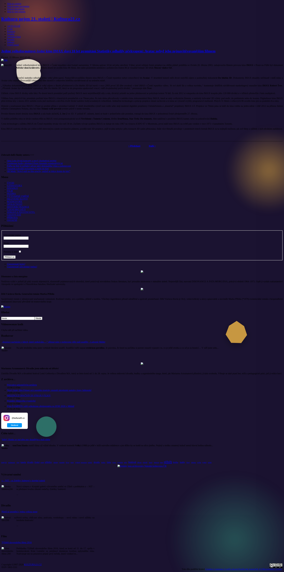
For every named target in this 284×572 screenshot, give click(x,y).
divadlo (30, 462)
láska (109, 462)
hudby (182, 462)
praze (161, 462)
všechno (193, 462)
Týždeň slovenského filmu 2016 (17, 542)
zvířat (199, 462)
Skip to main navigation (18, 6)
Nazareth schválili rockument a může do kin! (28, 168)
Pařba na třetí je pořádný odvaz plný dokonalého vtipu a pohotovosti (39, 166)
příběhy (48, 462)
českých (4, 462)
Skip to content (14, 3)
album (139, 462)
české (37, 462)
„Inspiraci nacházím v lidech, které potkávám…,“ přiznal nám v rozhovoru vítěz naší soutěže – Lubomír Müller (53, 342)
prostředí (61, 462)
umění (90, 462)
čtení (188, 462)
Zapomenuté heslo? (16, 264)
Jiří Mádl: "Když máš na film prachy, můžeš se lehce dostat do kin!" (38, 171)
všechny (55, 462)
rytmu (114, 462)
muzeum (84, 462)
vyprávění (120, 462)
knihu (103, 462)
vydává (204, 462)
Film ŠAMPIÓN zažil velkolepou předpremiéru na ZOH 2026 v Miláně (40, 406)
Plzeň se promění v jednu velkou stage (19, 511)
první (72, 462)
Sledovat (14, 425)
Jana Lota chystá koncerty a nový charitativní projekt (31, 160)
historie (156, 462)
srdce (125, 462)
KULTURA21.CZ (33, 564)
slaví (18, 462)
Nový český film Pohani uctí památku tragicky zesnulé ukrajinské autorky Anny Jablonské (49, 390)
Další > (152, 146)
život (67, 462)
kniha (175, 462)
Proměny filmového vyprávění (21, 401)
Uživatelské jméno (12, 235)
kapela (23, 462)
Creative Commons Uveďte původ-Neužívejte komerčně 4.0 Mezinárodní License (243, 569)
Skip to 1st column (16, 9)
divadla (97, 462)
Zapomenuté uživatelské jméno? (22, 266)
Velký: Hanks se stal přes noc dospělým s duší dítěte (26, 439)
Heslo (6, 243)
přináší (145, 462)
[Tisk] (4, 60)
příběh (168, 462)
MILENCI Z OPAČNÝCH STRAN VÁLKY (29, 395)
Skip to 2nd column (16, 11)
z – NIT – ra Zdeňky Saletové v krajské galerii (23, 480)
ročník (210, 462)
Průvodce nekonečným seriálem (22, 385)
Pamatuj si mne (11, 251)
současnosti (11, 462)
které (150, 462)
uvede (42, 462)
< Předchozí (134, 146)
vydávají (77, 462)
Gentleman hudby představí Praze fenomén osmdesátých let (35, 163)
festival (132, 462)
